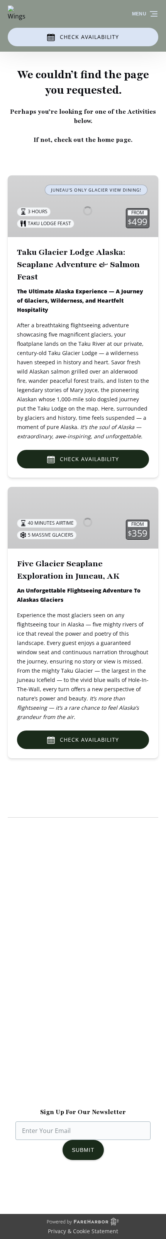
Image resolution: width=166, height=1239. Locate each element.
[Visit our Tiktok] (82, 1190)
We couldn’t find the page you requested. (79, 803)
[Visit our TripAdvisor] (100, 1190)
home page (114, 140)
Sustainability (27, 910)
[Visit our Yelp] (118, 1190)
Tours (16, 968)
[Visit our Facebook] (51, 1190)
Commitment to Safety (40, 901)
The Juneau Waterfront (41, 919)
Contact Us (24, 1005)
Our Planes (24, 882)
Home (16, 959)
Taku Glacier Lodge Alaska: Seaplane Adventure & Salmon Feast (78, 265)
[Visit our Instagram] (67, 1190)
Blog (14, 977)
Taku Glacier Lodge (35, 891)
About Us (21, 873)
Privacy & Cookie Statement (83, 1231)
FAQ (13, 996)
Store (16, 986)
